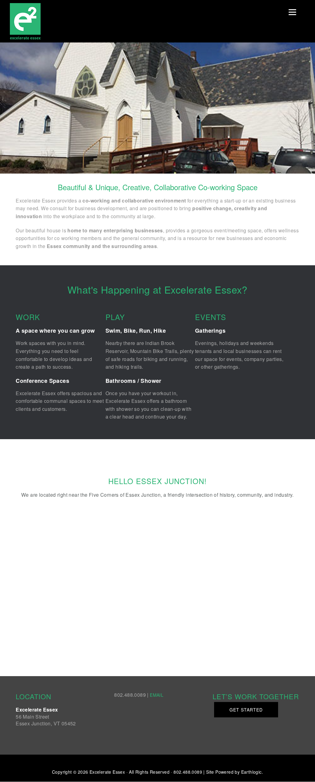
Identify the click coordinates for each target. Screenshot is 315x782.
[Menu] (292, 11)
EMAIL (156, 695)
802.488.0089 (187, 772)
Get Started (246, 710)
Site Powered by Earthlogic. (234, 772)
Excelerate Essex (40, 21)
